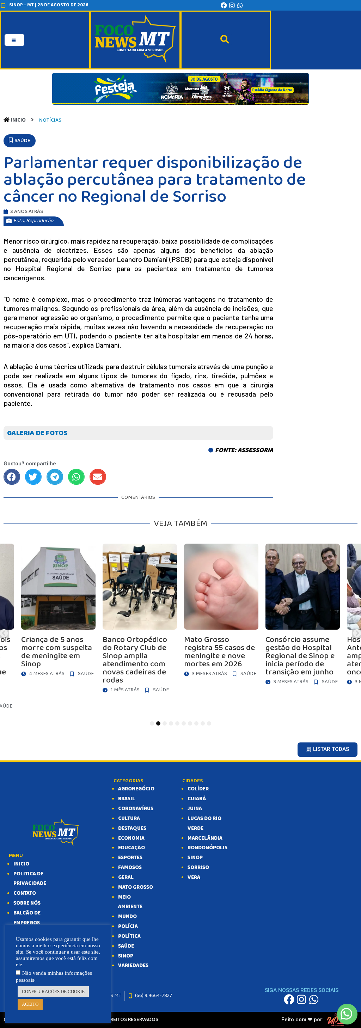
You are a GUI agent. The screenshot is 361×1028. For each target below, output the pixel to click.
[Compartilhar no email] (98, 477)
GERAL (126, 877)
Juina (195, 808)
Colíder (198, 789)
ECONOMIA (131, 838)
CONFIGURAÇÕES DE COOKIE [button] (53, 991)
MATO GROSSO (135, 887)
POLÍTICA (129, 936)
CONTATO (24, 893)
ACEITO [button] (30, 1004)
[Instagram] (232, 5)
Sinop (195, 857)
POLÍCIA (128, 926)
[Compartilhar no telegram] (55, 477)
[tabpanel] (221, 612)
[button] (20, 141)
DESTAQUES (132, 828)
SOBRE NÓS (27, 903)
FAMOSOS (130, 867)
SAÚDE (126, 946)
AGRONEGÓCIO (136, 789)
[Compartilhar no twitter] (33, 477)
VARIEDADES (133, 965)
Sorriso (198, 867)
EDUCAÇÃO (131, 848)
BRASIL (126, 799)
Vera (194, 877)
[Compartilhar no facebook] (12, 477)
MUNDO (127, 916)
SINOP (125, 956)
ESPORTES (130, 857)
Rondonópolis (207, 848)
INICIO (21, 864)
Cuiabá (197, 799)
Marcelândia (205, 838)
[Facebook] (224, 5)
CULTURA (129, 818)
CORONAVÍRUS (135, 808)
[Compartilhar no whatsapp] (76, 477)
